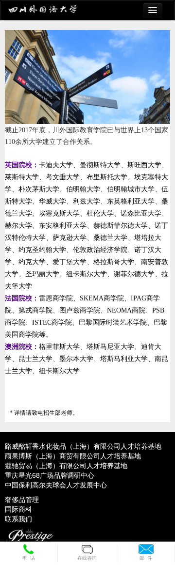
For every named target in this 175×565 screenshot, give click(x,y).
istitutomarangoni (50, 10)
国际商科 (18, 509)
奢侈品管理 (22, 499)
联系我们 (18, 519)
